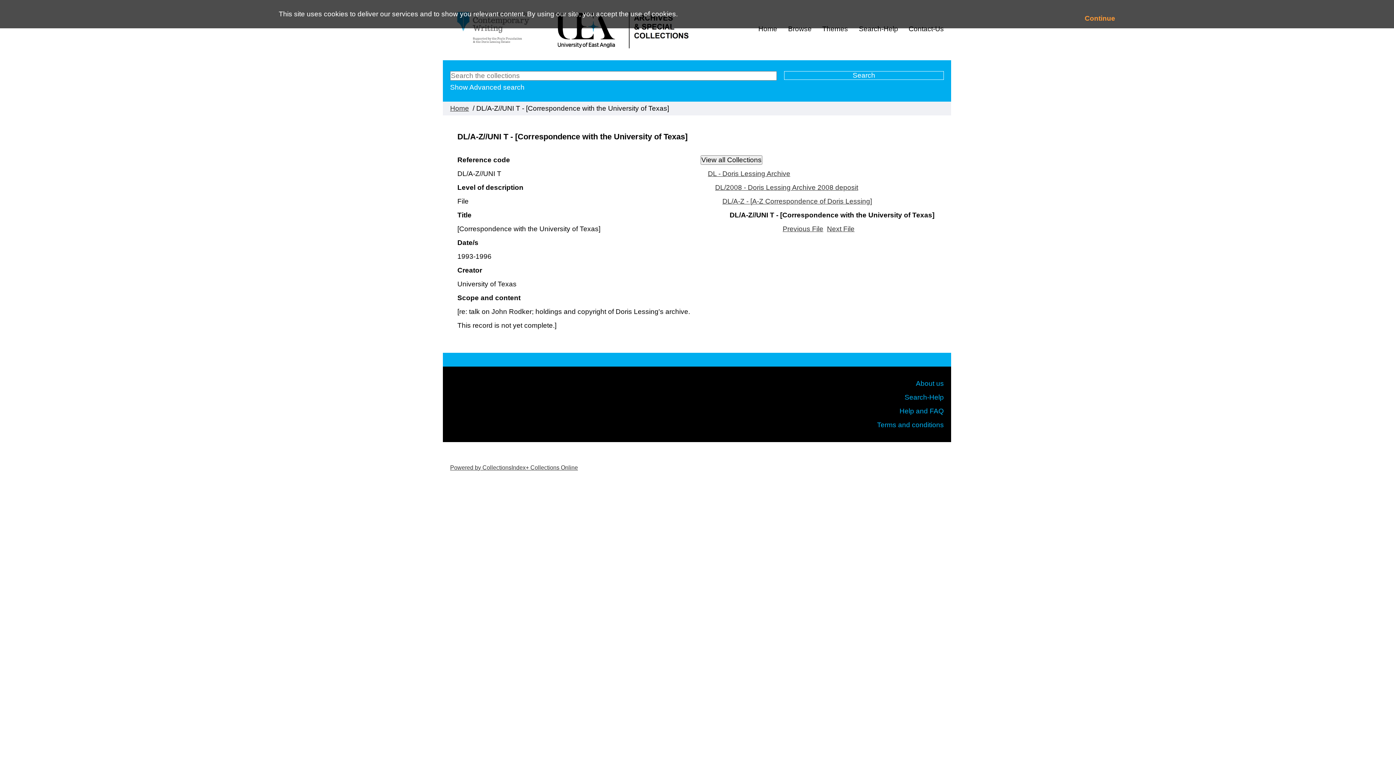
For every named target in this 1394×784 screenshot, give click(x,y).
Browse (800, 29)
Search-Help (878, 29)
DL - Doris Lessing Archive (749, 173)
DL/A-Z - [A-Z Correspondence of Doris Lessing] (797, 201)
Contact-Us (926, 29)
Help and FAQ (922, 411)
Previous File (803, 229)
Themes (835, 29)
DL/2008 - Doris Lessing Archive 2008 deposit (786, 187)
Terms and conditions (910, 425)
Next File (841, 229)
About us (930, 383)
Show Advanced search (487, 87)
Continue (1100, 18)
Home (767, 29)
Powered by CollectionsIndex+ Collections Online (514, 468)
